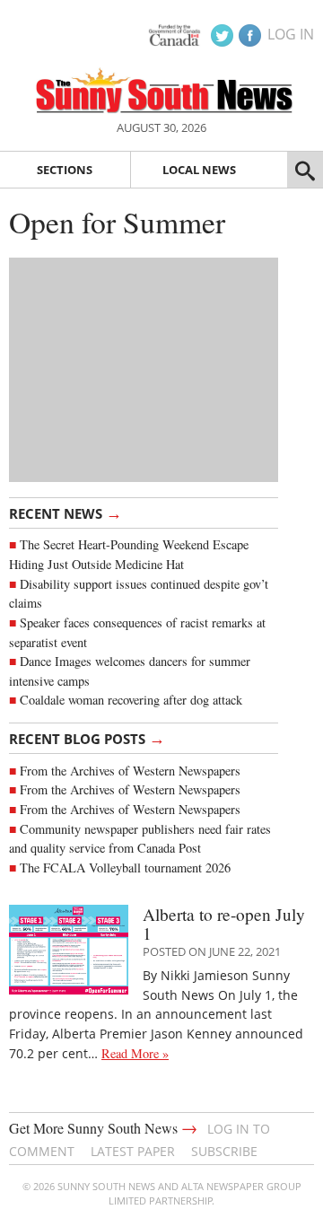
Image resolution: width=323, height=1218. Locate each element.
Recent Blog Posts (87, 738)
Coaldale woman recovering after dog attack (131, 699)
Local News (199, 170)
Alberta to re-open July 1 (224, 923)
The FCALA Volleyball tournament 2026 (125, 867)
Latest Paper (133, 1151)
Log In (290, 34)
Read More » (135, 1053)
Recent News (65, 512)
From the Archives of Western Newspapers (130, 770)
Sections (64, 170)
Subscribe (224, 1151)
